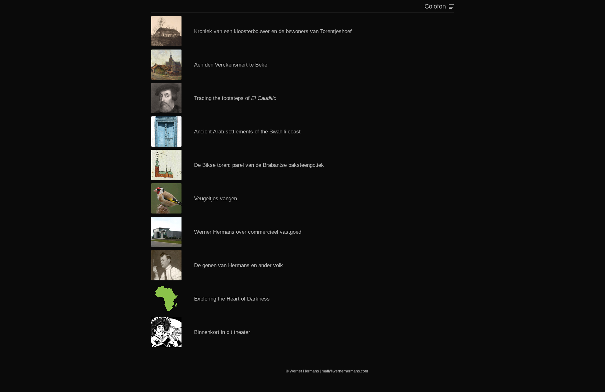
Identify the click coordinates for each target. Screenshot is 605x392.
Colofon (435, 6)
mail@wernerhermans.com (345, 371)
